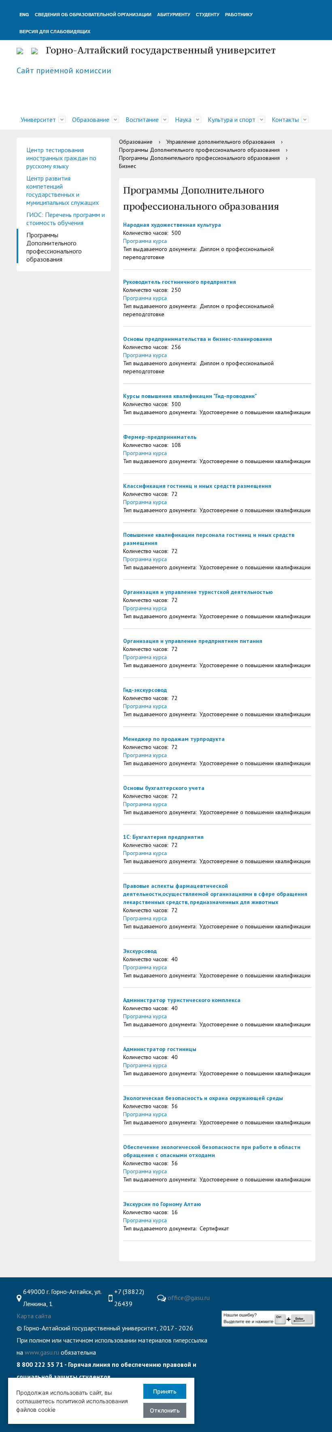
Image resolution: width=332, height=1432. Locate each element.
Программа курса (145, 241)
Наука (183, 119)
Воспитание (142, 119)
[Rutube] (290, 1292)
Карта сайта (34, 1316)
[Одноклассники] (274, 1292)
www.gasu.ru (42, 1352)
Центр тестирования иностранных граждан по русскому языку (61, 158)
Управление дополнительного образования (220, 141)
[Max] (229, 1304)
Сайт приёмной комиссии (64, 70)
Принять (165, 1391)
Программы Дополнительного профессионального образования (54, 247)
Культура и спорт (231, 119)
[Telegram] (259, 1292)
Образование (90, 119)
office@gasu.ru (189, 1298)
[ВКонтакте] (243, 1292)
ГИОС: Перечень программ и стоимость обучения (65, 219)
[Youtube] (227, 1292)
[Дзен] (306, 1292)
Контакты (285, 119)
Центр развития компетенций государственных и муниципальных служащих (62, 190)
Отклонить (165, 1410)
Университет (38, 119)
